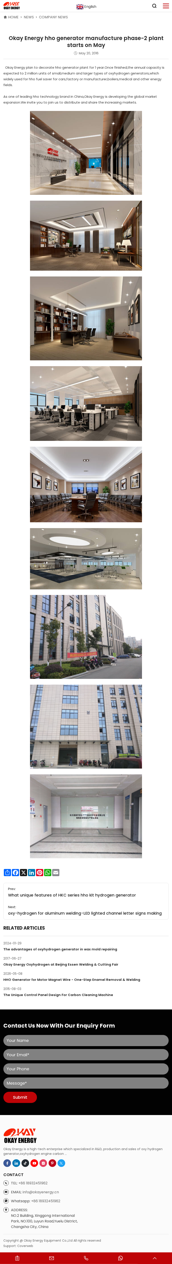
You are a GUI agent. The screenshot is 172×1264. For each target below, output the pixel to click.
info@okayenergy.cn (41, 1192)
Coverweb (25, 1246)
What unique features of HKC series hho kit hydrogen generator (72, 895)
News (29, 17)
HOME (13, 17)
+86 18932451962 (32, 1183)
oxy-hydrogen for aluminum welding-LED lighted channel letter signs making (85, 913)
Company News (53, 17)
